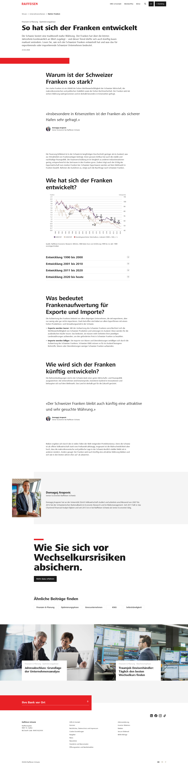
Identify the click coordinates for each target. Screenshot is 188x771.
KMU (114, 607)
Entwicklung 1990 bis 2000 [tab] (64, 257)
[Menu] (151, 3)
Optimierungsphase (70, 607)
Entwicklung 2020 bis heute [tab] (64, 277)
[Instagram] (160, 715)
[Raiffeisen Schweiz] (29, 4)
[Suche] (145, 3)
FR (162, 762)
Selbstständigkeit (134, 607)
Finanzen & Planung (45, 607)
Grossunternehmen (93, 607)
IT (165, 762)
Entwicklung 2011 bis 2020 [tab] (64, 270)
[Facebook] (155, 715)
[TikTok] (164, 715)
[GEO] (87, 702)
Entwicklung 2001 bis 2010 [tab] (64, 263)
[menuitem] (115, 3)
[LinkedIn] (151, 715)
